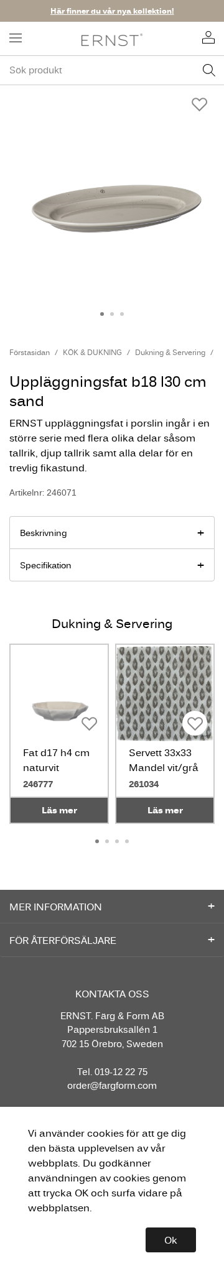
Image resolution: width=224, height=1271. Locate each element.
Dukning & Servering (170, 352)
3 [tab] (122, 314)
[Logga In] (208, 38)
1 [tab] (102, 314)
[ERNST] (112, 39)
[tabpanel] (112, 191)
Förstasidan (29, 352)
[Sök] (209, 70)
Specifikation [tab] (46, 565)
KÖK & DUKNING (92, 352)
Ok (170, 1240)
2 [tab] (112, 314)
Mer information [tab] (55, 906)
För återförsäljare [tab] (62, 940)
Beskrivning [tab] (43, 532)
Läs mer (59, 810)
